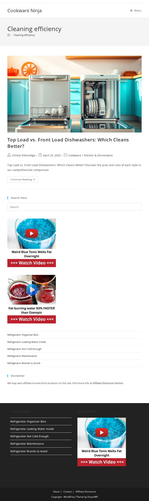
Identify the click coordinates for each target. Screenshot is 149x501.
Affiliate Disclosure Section (108, 383)
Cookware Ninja (24, 10)
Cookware (74, 155)
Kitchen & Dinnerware (98, 155)
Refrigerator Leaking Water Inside (26, 342)
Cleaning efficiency (24, 35)
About (56, 491)
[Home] (8, 35)
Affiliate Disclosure (86, 491)
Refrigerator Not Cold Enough (24, 349)
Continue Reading (24, 180)
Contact (67, 491)
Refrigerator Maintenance (22, 356)
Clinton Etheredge (23, 155)
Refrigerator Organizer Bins (22, 334)
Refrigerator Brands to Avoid (23, 363)
